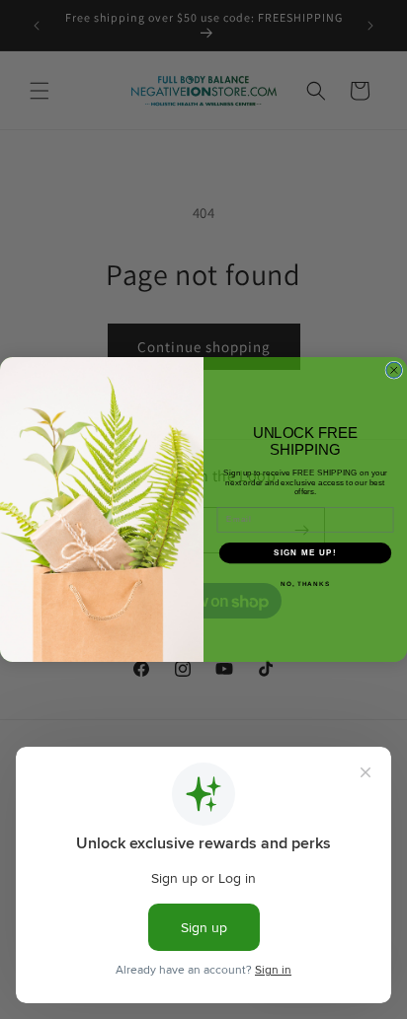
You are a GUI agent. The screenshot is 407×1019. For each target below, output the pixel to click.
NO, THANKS (305, 583)
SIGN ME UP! (305, 552)
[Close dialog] (394, 370)
